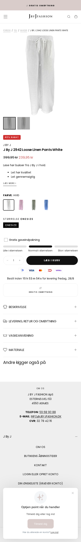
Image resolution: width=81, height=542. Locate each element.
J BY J (7, 145)
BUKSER (23, 30)
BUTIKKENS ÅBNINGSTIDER (40, 456)
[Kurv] (76, 17)
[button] (5, 16)
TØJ (15, 30)
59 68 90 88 (48, 412)
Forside (7, 30)
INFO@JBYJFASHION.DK (46, 416)
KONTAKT (40, 465)
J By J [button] (7, 436)
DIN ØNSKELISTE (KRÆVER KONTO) (40, 483)
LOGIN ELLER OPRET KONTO (40, 474)
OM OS (40, 447)
